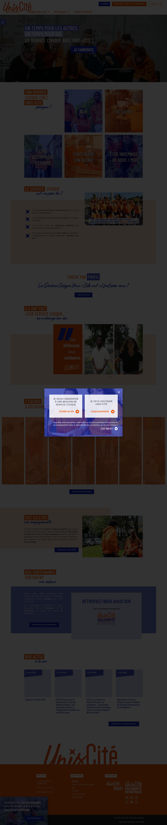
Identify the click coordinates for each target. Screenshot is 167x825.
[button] (119, 392)
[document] (83, 412)
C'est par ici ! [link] (107, 428)
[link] (65, 406)
